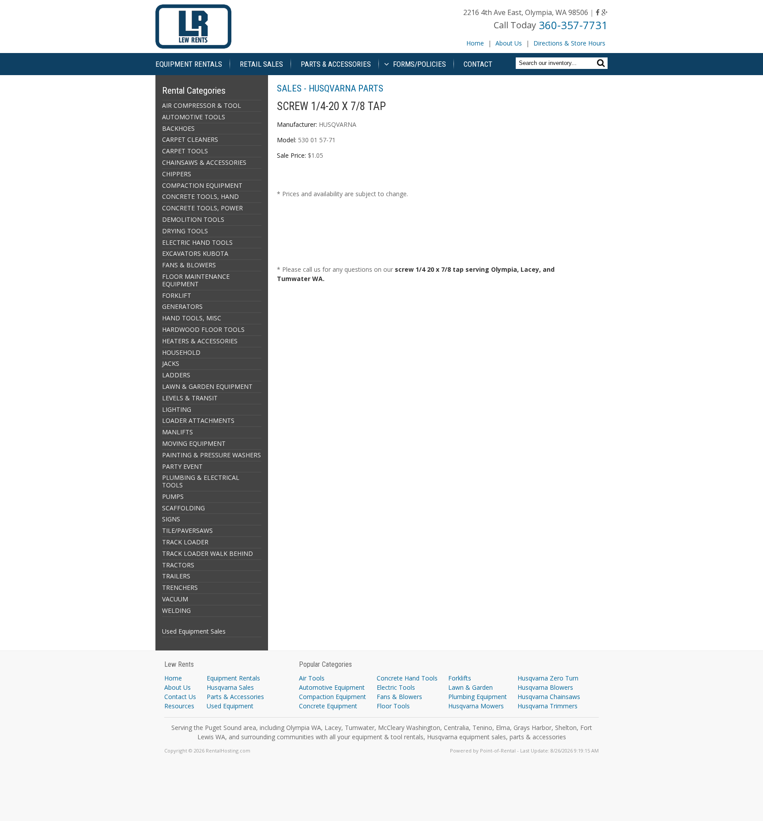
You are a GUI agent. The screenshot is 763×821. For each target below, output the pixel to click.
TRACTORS (178, 565)
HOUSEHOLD (181, 352)
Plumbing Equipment (477, 696)
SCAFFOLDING (183, 508)
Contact (478, 64)
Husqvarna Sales (230, 687)
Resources (179, 706)
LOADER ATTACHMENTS (198, 420)
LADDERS (176, 375)
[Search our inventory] (602, 63)
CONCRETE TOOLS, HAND (200, 196)
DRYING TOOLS (185, 231)
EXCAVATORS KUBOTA (195, 253)
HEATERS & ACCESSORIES (200, 341)
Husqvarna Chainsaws (548, 696)
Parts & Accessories (336, 64)
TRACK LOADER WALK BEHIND (207, 553)
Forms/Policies (418, 64)
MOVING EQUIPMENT (194, 443)
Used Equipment (230, 706)
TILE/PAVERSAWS (187, 530)
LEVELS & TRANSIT (190, 398)
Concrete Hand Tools (407, 678)
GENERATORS (182, 306)
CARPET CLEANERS (190, 139)
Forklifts (459, 678)
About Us (508, 43)
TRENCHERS (180, 587)
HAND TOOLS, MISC (191, 318)
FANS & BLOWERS (189, 265)
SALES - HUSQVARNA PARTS (330, 88)
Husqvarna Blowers (545, 687)
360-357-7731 (573, 25)
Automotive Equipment (332, 687)
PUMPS (173, 496)
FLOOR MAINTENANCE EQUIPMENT (196, 280)
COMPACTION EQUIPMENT (202, 185)
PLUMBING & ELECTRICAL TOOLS (200, 481)
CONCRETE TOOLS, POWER (202, 208)
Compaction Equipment (332, 696)
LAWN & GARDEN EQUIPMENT (207, 386)
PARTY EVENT (182, 466)
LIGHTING (176, 409)
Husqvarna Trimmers (547, 706)
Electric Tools (396, 687)
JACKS (170, 363)
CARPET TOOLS (185, 151)
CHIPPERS (176, 174)
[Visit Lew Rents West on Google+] (604, 12)
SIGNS (171, 519)
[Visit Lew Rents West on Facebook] (598, 12)
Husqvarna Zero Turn (547, 678)
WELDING (176, 610)
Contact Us (180, 696)
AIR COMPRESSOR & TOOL (201, 105)
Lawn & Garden (470, 687)
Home (475, 43)
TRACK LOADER (185, 542)
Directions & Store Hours (569, 43)
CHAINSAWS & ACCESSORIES (204, 162)
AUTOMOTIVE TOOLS (193, 117)
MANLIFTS (177, 432)
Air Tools (312, 678)
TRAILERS (176, 576)
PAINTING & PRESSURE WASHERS (211, 455)
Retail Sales (261, 64)
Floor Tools (393, 706)
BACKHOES (178, 128)
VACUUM (175, 599)
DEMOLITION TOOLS (193, 219)
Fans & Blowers (399, 696)
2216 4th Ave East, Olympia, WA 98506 (525, 12)
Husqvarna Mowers (476, 706)
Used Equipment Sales (194, 631)
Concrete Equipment (328, 706)
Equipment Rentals (188, 64)
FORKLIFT (176, 295)
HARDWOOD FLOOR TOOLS (203, 329)
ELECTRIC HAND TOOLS (197, 242)
